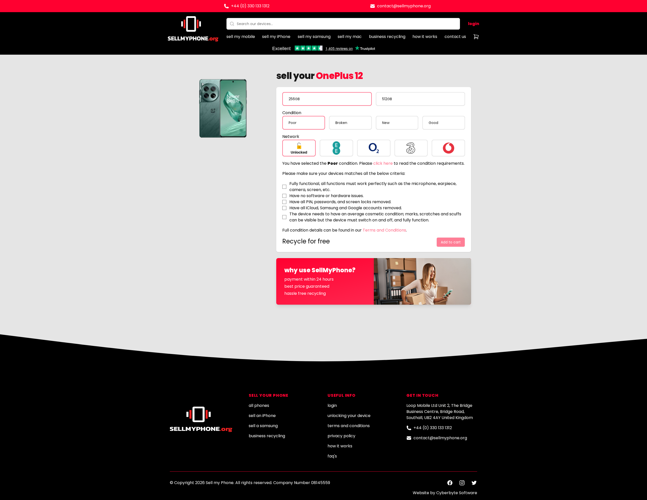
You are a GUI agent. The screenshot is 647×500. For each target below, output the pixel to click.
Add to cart (451, 242)
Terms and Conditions (384, 230)
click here (383, 163)
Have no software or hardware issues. (326, 196)
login (473, 24)
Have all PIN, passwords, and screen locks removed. (340, 202)
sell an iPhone (262, 416)
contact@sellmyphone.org (404, 6)
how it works (424, 36)
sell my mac (350, 36)
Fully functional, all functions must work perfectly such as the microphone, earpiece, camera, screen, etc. (372, 187)
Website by (445, 493)
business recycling (387, 36)
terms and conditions (349, 426)
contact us (455, 36)
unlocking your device (349, 416)
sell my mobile (240, 36)
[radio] (327, 99)
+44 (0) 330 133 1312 (250, 6)
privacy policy (341, 436)
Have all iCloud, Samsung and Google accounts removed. (345, 208)
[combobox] (343, 24)
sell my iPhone (276, 36)
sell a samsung (263, 426)
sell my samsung (314, 36)
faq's (332, 456)
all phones (259, 405)
